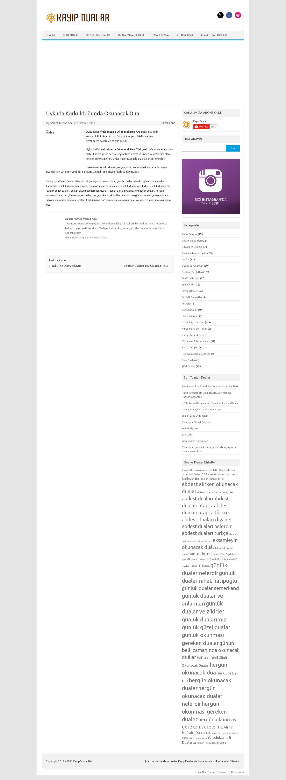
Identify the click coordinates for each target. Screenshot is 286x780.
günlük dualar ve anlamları (104, 186)
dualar (185, 566)
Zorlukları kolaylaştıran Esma (209, 742)
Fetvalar (186, 303)
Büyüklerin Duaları (98, 35)
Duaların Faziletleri (131, 35)
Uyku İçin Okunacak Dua (65, 265)
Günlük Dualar (66, 181)
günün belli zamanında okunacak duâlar (131, 190)
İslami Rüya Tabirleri (214, 35)
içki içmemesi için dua (219, 733)
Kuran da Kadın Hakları (194, 328)
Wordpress (237, 772)
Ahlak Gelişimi (184, 35)
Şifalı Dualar (71, 35)
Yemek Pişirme (190, 428)
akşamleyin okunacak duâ (100, 181)
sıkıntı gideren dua (198, 738)
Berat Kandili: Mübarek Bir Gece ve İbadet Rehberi (210, 386)
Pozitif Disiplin (190, 347)
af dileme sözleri (203, 541)
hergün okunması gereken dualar (150, 195)
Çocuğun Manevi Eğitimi (195, 253)
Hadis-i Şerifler (190, 316)
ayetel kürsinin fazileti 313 (196, 559)
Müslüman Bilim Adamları (196, 341)
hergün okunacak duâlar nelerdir (111, 195)
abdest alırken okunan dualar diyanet (215, 492)
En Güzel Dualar (191, 278)
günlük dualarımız (160, 186)
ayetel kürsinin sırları (222, 559)
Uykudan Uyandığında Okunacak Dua (147, 265)
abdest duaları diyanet (207, 519)
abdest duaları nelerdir (207, 526)
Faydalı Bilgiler (190, 291)
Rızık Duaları (189, 360)
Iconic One (201, 772)
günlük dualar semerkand (73, 186)
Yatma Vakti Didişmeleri (195, 441)
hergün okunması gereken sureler (65, 200)
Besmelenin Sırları (192, 240)
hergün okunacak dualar (77, 195)
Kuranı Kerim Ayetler (193, 335)
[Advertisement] (143, 72)
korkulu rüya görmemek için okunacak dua (110, 200)
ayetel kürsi (200, 553)
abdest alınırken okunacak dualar (208, 479)
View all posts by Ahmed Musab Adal (87, 237)
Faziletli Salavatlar (192, 297)
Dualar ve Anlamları (193, 265)
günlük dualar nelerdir (129, 181)
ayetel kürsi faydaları (224, 554)
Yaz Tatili (187, 434)
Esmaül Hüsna (160, 35)
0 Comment (168, 123)
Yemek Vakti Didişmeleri (195, 415)
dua (234, 559)
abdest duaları (197, 498)
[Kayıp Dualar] (77, 24)
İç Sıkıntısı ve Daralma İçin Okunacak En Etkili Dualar (210, 403)
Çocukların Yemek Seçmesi (196, 422)
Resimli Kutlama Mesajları (196, 353)
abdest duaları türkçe (205, 533)
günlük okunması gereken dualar (89, 190)
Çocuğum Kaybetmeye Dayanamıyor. (202, 409)
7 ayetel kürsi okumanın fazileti (199, 470)
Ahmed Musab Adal (61, 123)
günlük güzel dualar (57, 190)
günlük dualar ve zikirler (134, 186)
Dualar (50, 35)
